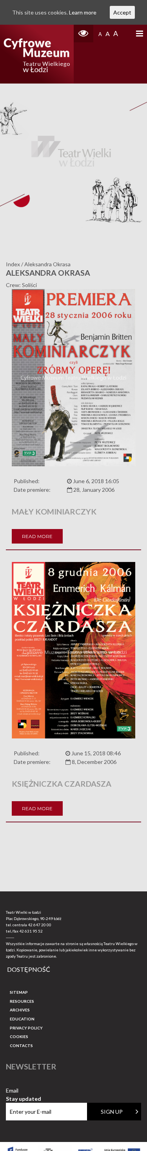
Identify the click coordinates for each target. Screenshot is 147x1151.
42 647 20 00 (39, 924)
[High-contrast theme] (83, 33)
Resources (22, 1001)
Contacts (21, 1045)
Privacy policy (26, 1028)
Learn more (82, 12)
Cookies (19, 1036)
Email (23, 1091)
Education (22, 1018)
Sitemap (19, 992)
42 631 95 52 (31, 931)
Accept (122, 12)
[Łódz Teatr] (37, 54)
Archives (20, 1009)
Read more (37, 536)
